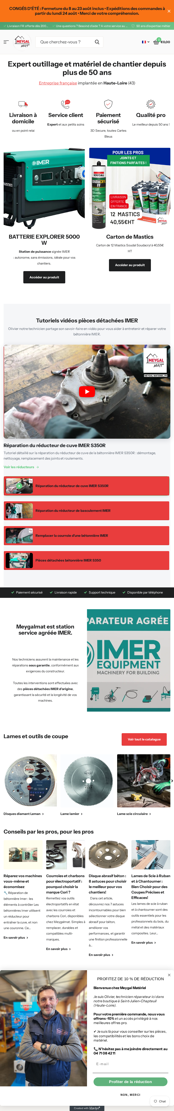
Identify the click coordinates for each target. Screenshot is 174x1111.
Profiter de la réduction (130, 1082)
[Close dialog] (169, 975)
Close (169, 11)
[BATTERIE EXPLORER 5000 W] (44, 260)
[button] (172, 781)
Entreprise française (58, 83)
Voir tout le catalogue (144, 739)
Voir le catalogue (6, 42)
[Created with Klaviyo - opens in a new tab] (87, 1108)
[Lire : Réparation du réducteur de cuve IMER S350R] (87, 392)
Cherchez (97, 42)
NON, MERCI (130, 1094)
